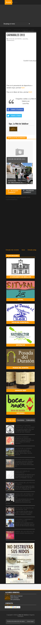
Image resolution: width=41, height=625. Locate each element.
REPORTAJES (10, 40)
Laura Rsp (25, 38)
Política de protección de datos (16, 621)
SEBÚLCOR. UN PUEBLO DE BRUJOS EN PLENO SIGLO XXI (24, 495)
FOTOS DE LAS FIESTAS (15, 38)
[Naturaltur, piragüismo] (20, 346)
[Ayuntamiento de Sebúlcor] (20, 278)
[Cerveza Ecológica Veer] (20, 391)
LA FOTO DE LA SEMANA (23, 448)
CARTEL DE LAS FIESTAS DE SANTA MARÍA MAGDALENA (24, 532)
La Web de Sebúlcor (23, 615)
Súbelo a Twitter (16, 115)
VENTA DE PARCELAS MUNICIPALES (22, 472)
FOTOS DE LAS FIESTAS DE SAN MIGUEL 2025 (24, 509)
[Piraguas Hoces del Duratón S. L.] (20, 323)
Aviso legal (30, 621)
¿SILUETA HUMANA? (22, 437)
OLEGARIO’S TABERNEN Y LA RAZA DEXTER (24, 520)
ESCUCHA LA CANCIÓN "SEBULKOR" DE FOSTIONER (25, 426)
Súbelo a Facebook (17, 109)
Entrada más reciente (12, 250)
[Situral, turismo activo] (20, 300)
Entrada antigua (32, 250)
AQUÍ (22, 88)
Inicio (23, 250)
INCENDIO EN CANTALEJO (23, 460)
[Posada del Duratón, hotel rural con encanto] (20, 369)
